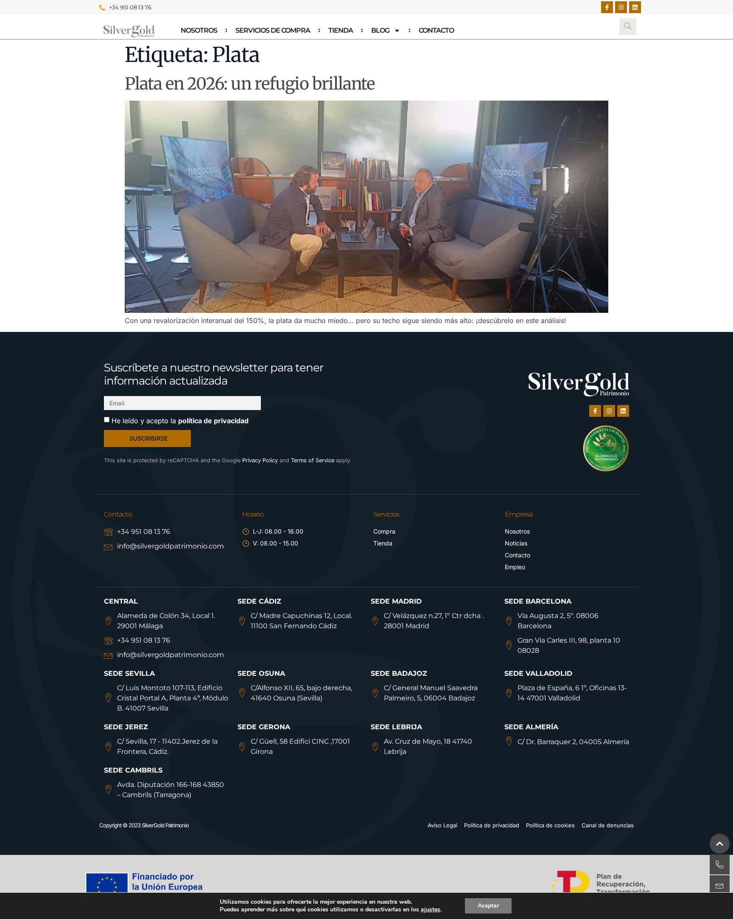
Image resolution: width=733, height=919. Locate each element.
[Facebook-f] (607, 7)
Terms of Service (312, 460)
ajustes (430, 909)
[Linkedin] (635, 7)
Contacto (436, 30)
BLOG (380, 30)
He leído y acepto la (180, 420)
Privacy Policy (260, 460)
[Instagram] (621, 7)
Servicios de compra (272, 30)
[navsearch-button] (627, 26)
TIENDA (340, 30)
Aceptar (488, 906)
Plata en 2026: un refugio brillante (250, 83)
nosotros (199, 30)
